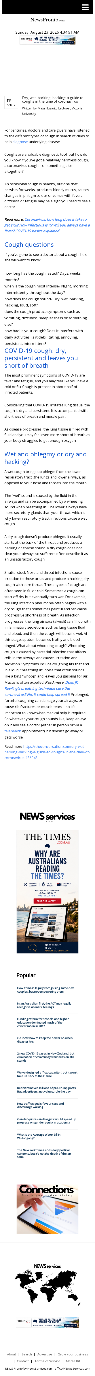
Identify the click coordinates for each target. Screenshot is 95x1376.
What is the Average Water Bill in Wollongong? (39, 1136)
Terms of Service (47, 1361)
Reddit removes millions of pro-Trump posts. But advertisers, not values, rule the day (46, 1089)
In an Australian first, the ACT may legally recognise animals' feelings (44, 1005)
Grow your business (73, 1354)
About (11, 1354)
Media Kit (73, 1361)
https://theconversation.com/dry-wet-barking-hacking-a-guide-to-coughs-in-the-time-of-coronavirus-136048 (47, 752)
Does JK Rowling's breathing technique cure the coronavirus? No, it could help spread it (41, 688)
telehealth (12, 731)
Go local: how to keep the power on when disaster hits (45, 1039)
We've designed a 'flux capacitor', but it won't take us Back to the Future (47, 1074)
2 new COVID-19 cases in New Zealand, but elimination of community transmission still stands (45, 1056)
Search (27, 1354)
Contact (23, 1361)
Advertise (44, 1354)
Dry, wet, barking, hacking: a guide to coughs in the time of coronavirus (53, 99)
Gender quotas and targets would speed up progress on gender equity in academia (46, 1121)
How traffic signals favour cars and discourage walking (40, 1105)
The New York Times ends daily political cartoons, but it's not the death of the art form (44, 1153)
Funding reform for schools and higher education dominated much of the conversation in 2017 (43, 1022)
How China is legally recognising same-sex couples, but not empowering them (45, 989)
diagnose (20, 141)
